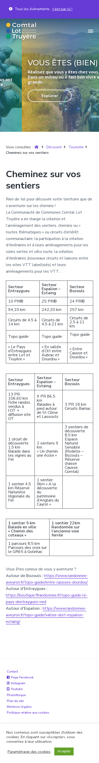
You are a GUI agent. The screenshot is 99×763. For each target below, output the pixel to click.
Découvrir (54, 147)
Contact (12, 671)
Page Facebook (22, 677)
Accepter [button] (64, 751)
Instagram (18, 683)
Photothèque (16, 695)
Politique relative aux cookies (28, 713)
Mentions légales (19, 707)
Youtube (17, 689)
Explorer (31, 96)
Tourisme (76, 147)
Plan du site (15, 701)
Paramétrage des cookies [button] (29, 751)
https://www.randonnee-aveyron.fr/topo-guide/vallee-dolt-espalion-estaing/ (46, 615)
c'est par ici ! (62, 9)
